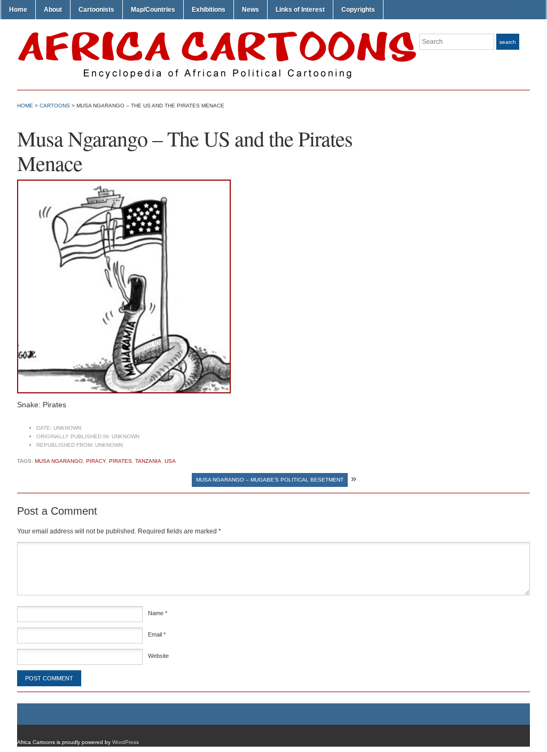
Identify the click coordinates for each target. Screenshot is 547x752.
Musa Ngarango (59, 461)
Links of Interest (300, 9)
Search (507, 42)
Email (157, 634)
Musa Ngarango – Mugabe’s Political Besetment (269, 480)
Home (18, 9)
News (250, 9)
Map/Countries (153, 9)
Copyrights (358, 9)
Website (158, 656)
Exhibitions (208, 9)
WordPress (125, 742)
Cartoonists (96, 9)
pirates (120, 461)
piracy (96, 461)
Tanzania (148, 461)
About (53, 9)
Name (157, 613)
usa (170, 461)
